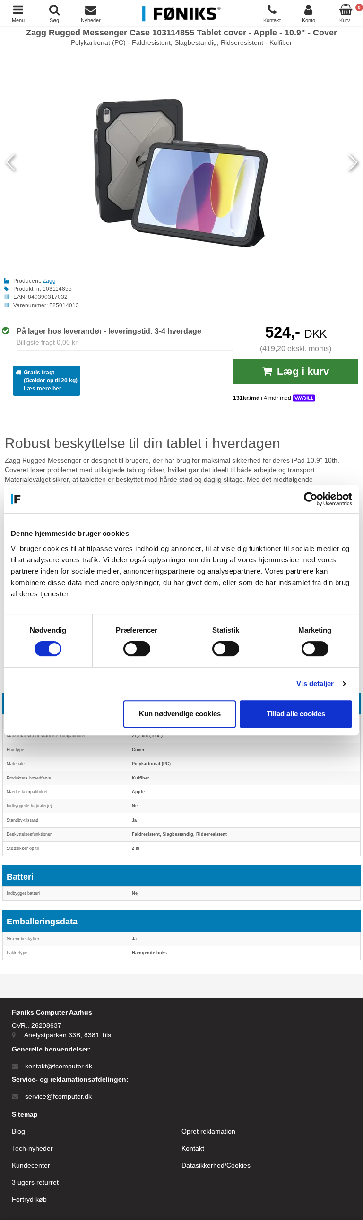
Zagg (49, 281)
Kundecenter (31, 1165)
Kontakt (193, 1148)
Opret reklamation (208, 1131)
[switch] (136, 648)
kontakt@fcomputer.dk (58, 1066)
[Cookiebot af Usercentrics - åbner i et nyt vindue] (310, 499)
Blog (18, 1131)
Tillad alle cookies (296, 714)
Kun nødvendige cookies (180, 714)
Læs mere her (42, 388)
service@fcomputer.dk (58, 1096)
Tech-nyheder (32, 1148)
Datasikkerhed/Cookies (216, 1165)
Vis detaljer (315, 683)
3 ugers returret (35, 1182)
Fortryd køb (29, 1199)
